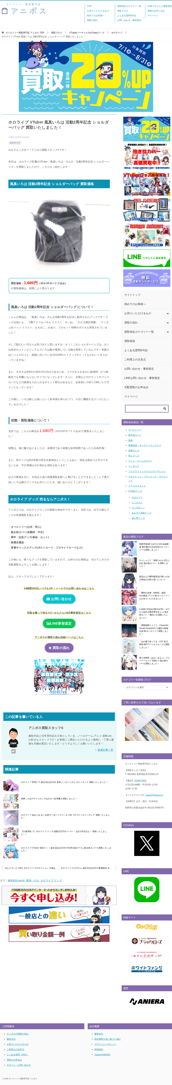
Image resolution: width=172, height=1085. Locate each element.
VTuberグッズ (135, 491)
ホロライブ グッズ (51, 880)
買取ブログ (122, 11)
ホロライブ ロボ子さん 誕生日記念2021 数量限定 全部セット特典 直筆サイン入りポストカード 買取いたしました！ (89, 868)
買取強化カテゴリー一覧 (129, 6)
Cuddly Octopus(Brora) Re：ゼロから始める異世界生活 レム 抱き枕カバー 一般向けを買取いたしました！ (154, 613)
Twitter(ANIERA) (102, 1054)
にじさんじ (137, 502)
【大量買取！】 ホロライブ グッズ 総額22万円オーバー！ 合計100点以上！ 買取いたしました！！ (64, 832)
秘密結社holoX (16, 880)
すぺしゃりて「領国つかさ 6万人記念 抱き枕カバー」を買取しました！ (154, 563)
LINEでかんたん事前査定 (159, 6)
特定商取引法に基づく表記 (107, 1039)
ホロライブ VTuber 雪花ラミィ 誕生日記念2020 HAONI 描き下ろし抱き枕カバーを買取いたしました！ (66, 849)
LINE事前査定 (61, 623)
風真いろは (32, 880)
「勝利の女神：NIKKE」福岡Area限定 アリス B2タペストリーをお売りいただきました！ (154, 596)
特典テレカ (133, 450)
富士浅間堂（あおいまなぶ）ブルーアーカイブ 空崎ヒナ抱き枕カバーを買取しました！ (154, 661)
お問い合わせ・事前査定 (129, 20)
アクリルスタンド (137, 486)
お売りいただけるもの (98, 11)
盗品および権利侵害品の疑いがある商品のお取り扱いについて (154, 578)
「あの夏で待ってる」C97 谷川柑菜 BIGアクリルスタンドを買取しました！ (154, 644)
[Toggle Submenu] (167, 313)
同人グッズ (133, 456)
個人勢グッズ (138, 518)
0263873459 (140, 780)
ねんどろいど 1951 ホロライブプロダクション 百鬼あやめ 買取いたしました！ (32, 868)
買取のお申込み (14, 1060)
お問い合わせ (61, 599)
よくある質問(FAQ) (126, 15)
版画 (130, 440)
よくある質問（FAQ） (18, 1054)
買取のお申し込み (156, 11)
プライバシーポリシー (105, 1044)
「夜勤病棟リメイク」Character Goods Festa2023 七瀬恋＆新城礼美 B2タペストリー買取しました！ (153, 629)
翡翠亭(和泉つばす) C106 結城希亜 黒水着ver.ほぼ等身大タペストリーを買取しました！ (154, 547)
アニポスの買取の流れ (18, 1034)
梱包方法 (11, 1039)
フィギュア (133, 466)
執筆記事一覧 (105, 749)
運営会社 (98, 1034)
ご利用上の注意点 (15, 1049)
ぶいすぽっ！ (138, 507)
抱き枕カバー (134, 435)
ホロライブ (15, 143)
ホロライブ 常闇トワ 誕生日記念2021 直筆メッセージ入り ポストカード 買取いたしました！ (64, 782)
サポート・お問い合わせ (19, 1065)
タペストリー (134, 430)
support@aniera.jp (154, 795)
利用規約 (98, 1049)
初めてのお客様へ (95, 15)
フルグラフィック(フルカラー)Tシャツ (147, 471)
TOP (89, 6)
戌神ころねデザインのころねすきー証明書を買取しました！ (49, 799)
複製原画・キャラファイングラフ (144, 445)
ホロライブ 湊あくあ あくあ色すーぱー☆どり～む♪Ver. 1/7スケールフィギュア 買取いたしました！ (65, 816)
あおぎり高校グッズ (141, 513)
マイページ (152, 15)
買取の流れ (92, 20)
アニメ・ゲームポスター (140, 461)
